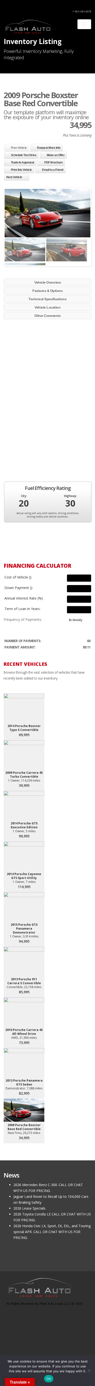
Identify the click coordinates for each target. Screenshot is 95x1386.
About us (25, 1349)
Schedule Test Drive (24, 155)
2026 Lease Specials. (29, 1208)
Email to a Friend (52, 170)
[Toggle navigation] (84, 24)
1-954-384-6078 (81, 11)
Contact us (57, 1349)
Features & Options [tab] (47, 291)
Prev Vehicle (19, 148)
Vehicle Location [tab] (47, 307)
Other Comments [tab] (47, 316)
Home (11, 1349)
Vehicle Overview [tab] (47, 282)
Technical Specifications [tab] (47, 299)
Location (40, 1349)
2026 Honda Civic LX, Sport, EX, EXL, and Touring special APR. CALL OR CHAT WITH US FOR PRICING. (52, 1232)
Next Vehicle (14, 177)
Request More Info (48, 148)
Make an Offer (56, 155)
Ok (49, 1379)
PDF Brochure (53, 162)
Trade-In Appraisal (22, 162)
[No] (88, 1370)
